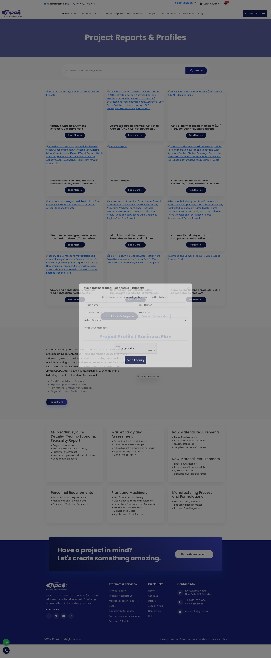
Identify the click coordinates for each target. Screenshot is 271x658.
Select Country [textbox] (92, 323)
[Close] (188, 291)
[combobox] (135, 324)
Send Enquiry (135, 364)
